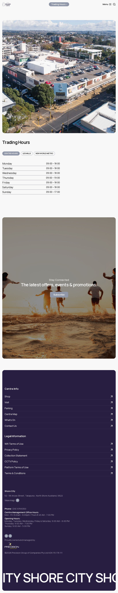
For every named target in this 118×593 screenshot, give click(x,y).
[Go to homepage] (6, 4)
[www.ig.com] (6, 536)
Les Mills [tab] (27, 153)
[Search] (114, 4)
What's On (10, 420)
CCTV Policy (11, 461)
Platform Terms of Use (16, 467)
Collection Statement (16, 455)
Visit (7, 402)
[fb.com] (10, 536)
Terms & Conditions (15, 473)
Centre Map (11, 414)
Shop (7, 396)
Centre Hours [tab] (11, 153)
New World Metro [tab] (44, 153)
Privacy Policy (12, 449)
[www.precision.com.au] (33, 546)
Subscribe (59, 294)
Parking (9, 408)
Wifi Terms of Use (14, 443)
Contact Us (11, 425)
